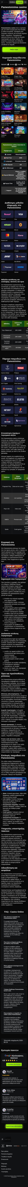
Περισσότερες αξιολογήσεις (14, 1126)
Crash (19, 64)
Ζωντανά (12, 64)
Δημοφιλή (4, 64)
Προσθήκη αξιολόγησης (14, 1064)
